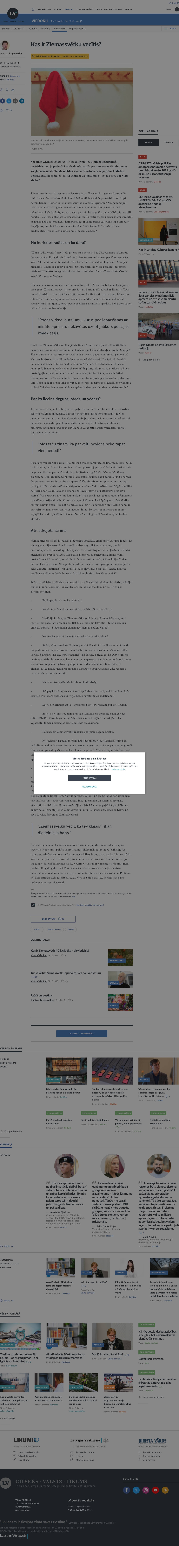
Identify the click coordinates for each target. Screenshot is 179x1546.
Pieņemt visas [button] (90, 778)
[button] (89, 787)
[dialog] (89, 773)
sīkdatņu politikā (118, 769)
